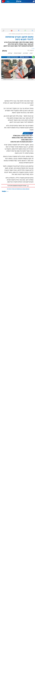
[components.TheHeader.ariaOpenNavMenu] (29, 1)
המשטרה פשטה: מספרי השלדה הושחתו (21, 137)
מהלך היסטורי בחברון (25, 139)
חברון (30, 53)
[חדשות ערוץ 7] (17, 1)
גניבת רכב (24, 53)
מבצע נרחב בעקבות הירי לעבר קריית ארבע (20, 141)
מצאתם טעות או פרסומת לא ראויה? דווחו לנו (17, 189)
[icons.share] (2, 1)
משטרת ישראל (16, 53)
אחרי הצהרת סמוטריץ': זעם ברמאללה (21, 135)
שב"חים (9, 53)
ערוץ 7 (31, 33)
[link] (17, 208)
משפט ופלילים (26, 33)
